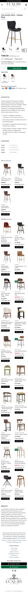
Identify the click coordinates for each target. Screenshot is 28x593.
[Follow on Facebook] (13, 571)
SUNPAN (3, 19)
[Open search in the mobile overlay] (14, 9)
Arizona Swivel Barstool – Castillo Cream (6, 463)
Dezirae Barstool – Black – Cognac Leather (6, 295)
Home (2, 13)
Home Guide (14, 548)
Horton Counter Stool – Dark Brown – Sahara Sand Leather (21, 324)
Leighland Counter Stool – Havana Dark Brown (6, 352)
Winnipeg (9, 542)
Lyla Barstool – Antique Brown (5, 206)
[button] (2, 4)
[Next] (26, 51)
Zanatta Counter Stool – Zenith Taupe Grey (7, 407)
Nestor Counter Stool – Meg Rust (7, 238)
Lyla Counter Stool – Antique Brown (6, 179)
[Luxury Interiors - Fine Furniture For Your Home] (14, 4)
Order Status (14, 555)
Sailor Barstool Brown (20, 351)
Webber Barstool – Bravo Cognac (6, 435)
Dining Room (7, 13)
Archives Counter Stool (21, 434)
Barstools (13, 13)
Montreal (23, 538)
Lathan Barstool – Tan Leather (20, 267)
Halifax (9, 540)
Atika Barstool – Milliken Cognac (19, 491)
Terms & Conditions (14, 557)
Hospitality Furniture (14, 553)
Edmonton (19, 540)
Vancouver (4, 540)
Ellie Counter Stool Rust (20, 294)
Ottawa (24, 540)
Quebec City (18, 542)
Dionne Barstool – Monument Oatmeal (20, 462)
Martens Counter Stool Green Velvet (7, 380)
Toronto (18, 538)
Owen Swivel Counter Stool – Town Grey (7, 491)
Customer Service (14, 552)
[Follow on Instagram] (15, 571)
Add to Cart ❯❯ (17, 68)
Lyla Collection (7, 160)
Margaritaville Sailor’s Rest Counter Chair (7, 323)
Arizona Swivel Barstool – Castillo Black (19, 239)
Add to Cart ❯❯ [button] (5, 187)
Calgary (14, 540)
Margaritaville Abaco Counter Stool (20, 380)
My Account (14, 550)
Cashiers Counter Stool (21, 407)
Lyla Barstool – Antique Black (19, 179)
